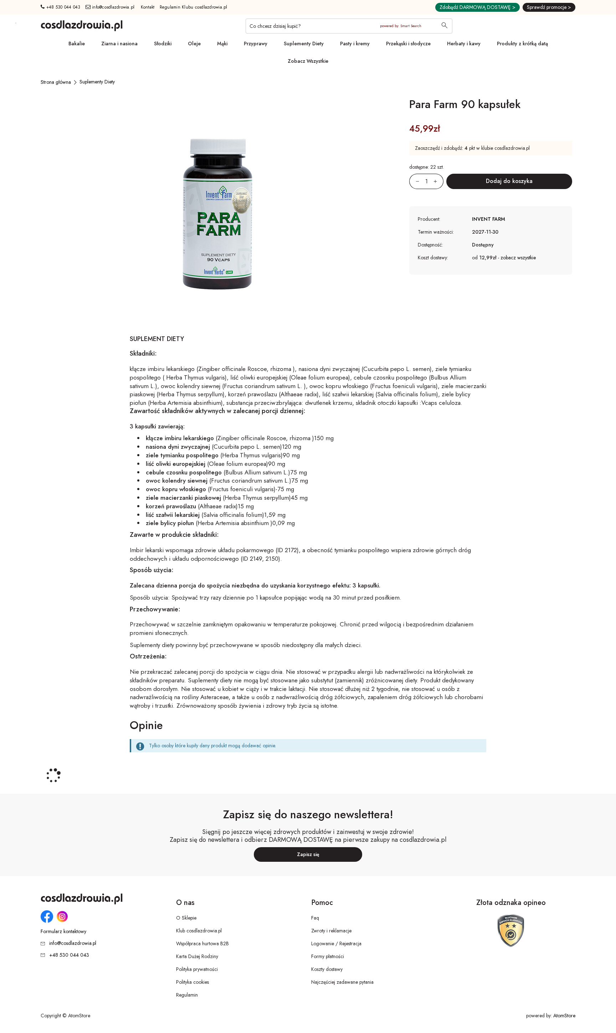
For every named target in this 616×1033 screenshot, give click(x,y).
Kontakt (148, 7)
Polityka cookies (192, 982)
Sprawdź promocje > (549, 7)
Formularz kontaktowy (63, 931)
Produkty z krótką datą (522, 43)
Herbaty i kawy (464, 43)
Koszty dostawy (327, 969)
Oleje (194, 43)
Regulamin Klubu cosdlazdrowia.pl (193, 7)
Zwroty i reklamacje (331, 930)
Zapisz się (308, 854)
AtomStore (564, 1015)
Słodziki (162, 43)
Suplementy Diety (304, 43)
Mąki (222, 43)
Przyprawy (255, 43)
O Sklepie (186, 917)
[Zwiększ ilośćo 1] (438, 181)
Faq (315, 917)
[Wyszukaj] (444, 26)
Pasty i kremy (355, 43)
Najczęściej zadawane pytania (342, 982)
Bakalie (76, 43)
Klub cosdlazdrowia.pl (199, 930)
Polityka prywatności (197, 969)
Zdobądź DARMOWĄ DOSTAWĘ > (477, 7)
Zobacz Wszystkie (308, 61)
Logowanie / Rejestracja (336, 943)
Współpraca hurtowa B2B (202, 943)
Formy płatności (327, 956)
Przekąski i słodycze (408, 43)
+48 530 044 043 (62, 7)
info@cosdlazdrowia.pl (113, 7)
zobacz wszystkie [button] (518, 257)
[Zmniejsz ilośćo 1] (414, 181)
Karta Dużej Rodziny (197, 956)
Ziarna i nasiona (119, 43)
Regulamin (187, 994)
